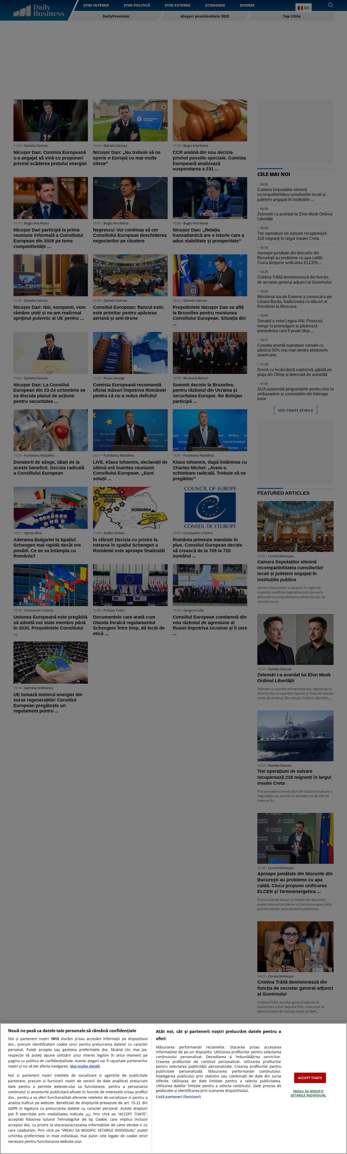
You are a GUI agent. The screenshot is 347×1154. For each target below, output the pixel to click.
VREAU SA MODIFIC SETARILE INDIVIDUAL (308, 1093)
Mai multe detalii (85, 1066)
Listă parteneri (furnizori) (178, 1096)
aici (88, 1114)
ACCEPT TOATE (310, 1077)
